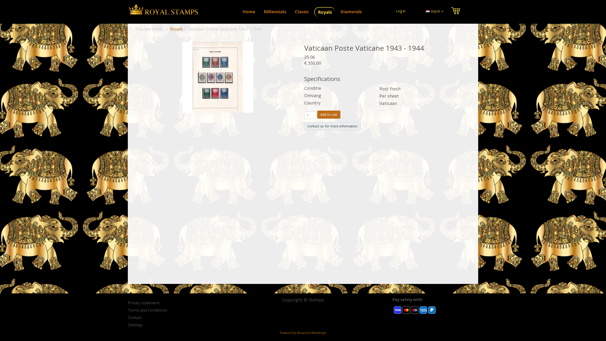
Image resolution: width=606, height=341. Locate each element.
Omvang (312, 95)
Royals (176, 29)
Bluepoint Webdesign (311, 333)
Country (312, 103)
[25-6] (217, 77)
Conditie (312, 88)
